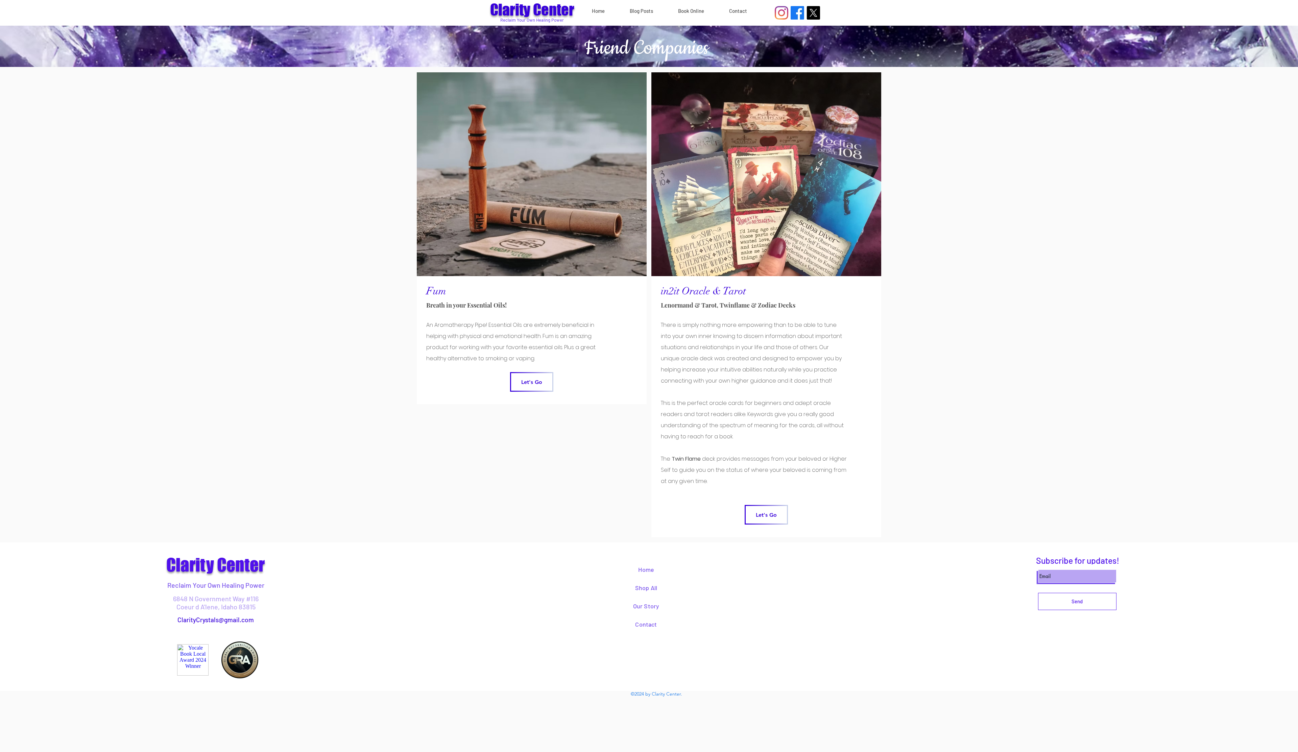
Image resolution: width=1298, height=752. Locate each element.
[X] (813, 13)
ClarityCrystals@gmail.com (215, 620)
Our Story (646, 606)
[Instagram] (781, 13)
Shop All (646, 587)
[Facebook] (797, 13)
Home (646, 569)
